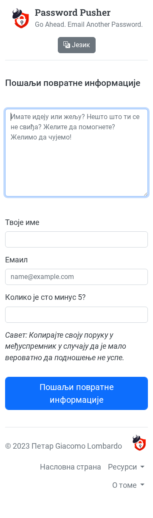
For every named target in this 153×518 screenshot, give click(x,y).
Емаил (16, 260)
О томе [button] (125, 485)
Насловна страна (70, 467)
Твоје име (22, 222)
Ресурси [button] (123, 467)
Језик (80, 45)
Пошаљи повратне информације (77, 393)
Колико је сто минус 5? (45, 297)
